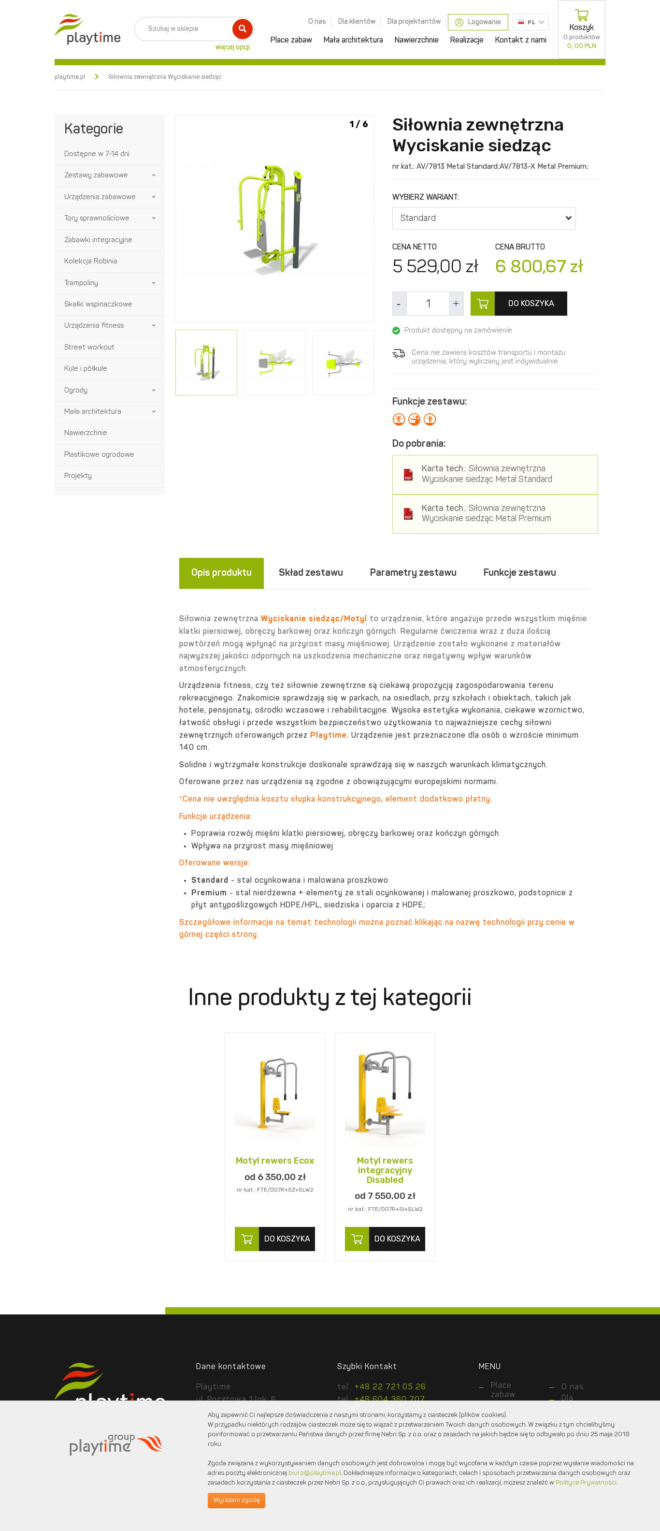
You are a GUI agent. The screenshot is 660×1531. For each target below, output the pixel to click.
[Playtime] (85, 29)
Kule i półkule (85, 369)
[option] (275, 220)
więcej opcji (232, 47)
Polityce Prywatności (586, 1483)
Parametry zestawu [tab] (413, 573)
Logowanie (484, 22)
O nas (317, 21)
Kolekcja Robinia (90, 261)
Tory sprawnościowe (96, 218)
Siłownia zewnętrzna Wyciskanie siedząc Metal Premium (486, 514)
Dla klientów (356, 21)
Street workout (89, 347)
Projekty (78, 476)
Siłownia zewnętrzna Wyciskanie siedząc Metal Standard (487, 474)
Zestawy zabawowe (96, 175)
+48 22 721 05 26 (390, 1387)
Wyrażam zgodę (236, 1500)
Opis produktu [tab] (221, 573)
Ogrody (75, 390)
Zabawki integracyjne (98, 240)
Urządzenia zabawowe (100, 197)
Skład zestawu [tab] (311, 573)
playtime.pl (70, 77)
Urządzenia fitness (94, 326)
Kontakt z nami (520, 40)
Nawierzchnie (417, 40)
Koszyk (581, 36)
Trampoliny (81, 283)
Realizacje (467, 40)
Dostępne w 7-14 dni (96, 154)
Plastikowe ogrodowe (99, 455)
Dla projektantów (414, 21)
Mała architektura (353, 40)
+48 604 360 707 (390, 1400)
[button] (154, 175)
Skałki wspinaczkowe (98, 304)
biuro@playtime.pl (314, 1473)
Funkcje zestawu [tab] (520, 573)
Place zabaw (291, 40)
